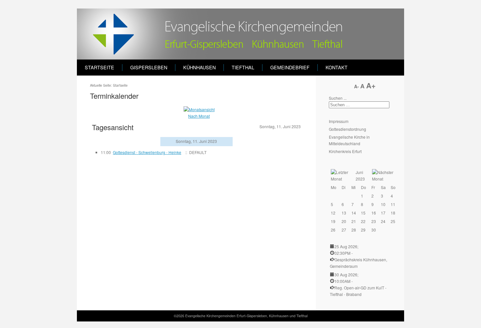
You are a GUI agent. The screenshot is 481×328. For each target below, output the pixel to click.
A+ (371, 85)
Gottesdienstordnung (347, 129)
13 (344, 213)
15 (363, 213)
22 (363, 221)
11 (393, 204)
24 (383, 221)
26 (333, 230)
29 (363, 230)
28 (353, 230)
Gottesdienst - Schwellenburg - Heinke (147, 152)
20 (344, 221)
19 (333, 221)
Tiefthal (243, 67)
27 (344, 230)
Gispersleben (148, 67)
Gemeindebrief (290, 67)
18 (393, 213)
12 (333, 213)
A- (357, 86)
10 (383, 204)
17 (383, 213)
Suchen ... (338, 98)
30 (373, 230)
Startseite (99, 67)
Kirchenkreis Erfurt (345, 151)
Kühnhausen (199, 67)
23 (373, 221)
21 (353, 221)
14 (353, 213)
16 (373, 213)
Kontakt (336, 67)
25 (393, 221)
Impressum (338, 121)
